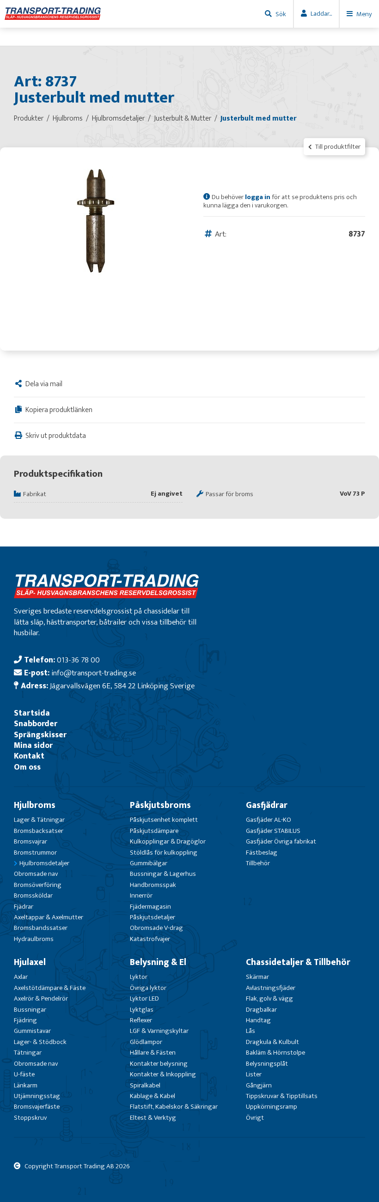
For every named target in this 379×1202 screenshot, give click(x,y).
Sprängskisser (40, 734)
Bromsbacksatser (38, 831)
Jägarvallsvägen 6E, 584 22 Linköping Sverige (122, 685)
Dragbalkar (261, 1009)
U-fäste (24, 1074)
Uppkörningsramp (271, 1106)
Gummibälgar (148, 863)
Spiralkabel (145, 1085)
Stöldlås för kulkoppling (163, 852)
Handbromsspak (153, 885)
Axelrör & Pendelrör (41, 998)
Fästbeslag (261, 852)
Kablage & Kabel (152, 1096)
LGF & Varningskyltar (159, 1031)
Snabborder (35, 723)
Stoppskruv (30, 1117)
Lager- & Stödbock (40, 1042)
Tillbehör (258, 863)
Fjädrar (23, 906)
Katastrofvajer (150, 939)
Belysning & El (158, 962)
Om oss (27, 767)
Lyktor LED (144, 998)
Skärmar (257, 977)
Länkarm (25, 1085)
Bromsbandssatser (40, 928)
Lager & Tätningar (39, 820)
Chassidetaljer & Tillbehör (298, 962)
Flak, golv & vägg (269, 998)
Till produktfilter (337, 146)
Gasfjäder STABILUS (273, 831)
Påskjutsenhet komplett (164, 820)
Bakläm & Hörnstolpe (275, 1052)
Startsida (32, 713)
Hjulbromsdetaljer (44, 863)
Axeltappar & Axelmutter (48, 917)
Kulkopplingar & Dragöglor (168, 841)
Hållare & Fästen (153, 1052)
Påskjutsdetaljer (152, 917)
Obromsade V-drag (156, 928)
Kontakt (29, 756)
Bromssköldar (33, 895)
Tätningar (28, 1052)
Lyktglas (141, 1009)
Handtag (258, 1020)
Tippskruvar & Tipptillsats (282, 1096)
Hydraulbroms (34, 939)
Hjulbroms (34, 805)
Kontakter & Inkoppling (163, 1074)
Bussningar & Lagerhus (163, 874)
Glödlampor (146, 1042)
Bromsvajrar (30, 841)
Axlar (21, 977)
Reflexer (141, 1020)
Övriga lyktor (148, 988)
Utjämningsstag (37, 1096)
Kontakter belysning (159, 1063)
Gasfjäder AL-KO (268, 820)
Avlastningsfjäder (270, 988)
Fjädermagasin (150, 906)
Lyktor (138, 977)
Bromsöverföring (37, 885)
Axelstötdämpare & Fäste (50, 988)
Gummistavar (32, 1031)
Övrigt (255, 1117)
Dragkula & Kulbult (272, 1042)
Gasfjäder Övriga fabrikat (281, 841)
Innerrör (141, 895)
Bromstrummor (35, 852)
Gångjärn (259, 1085)
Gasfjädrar (266, 805)
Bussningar (30, 1009)
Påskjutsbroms (160, 805)
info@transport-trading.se (93, 673)
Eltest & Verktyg (153, 1117)
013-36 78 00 (78, 660)
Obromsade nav (36, 874)
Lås (250, 1031)
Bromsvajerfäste (37, 1106)
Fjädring (25, 1020)
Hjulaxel (30, 962)
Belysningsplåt (267, 1063)
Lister (254, 1074)
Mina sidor (33, 745)
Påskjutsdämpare (154, 831)
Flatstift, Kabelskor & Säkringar (174, 1106)
